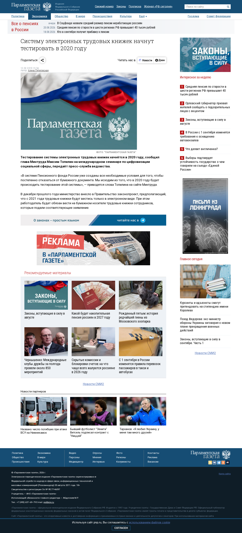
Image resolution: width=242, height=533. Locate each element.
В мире (80, 16)
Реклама (152, 457)
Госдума (193, 16)
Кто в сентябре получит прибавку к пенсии (76, 32)
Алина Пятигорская (38, 70)
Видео (72, 453)
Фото (119, 453)
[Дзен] (160, 60)
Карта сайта (225, 474)
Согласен (121, 528)
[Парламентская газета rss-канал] (210, 462)
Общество (61, 16)
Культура (126, 16)
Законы (121, 6)
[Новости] (145, 60)
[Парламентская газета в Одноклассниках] (223, 462)
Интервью (99, 461)
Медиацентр (76, 461)
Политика (17, 16)
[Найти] (228, 6)
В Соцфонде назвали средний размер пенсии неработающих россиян (95, 23)
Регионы (121, 457)
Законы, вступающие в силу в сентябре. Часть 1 (200, 341)
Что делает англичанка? (201, 149)
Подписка (135, 6)
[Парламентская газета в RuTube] (228, 462)
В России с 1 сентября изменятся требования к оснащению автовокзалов (205, 136)
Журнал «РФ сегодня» (158, 6)
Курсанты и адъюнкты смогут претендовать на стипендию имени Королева (204, 306)
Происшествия (102, 16)
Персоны (74, 457)
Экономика (39, 16)
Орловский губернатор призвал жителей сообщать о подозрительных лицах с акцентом (205, 107)
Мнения (97, 457)
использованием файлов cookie (149, 522)
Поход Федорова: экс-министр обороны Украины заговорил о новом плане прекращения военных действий (205, 324)
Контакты (153, 453)
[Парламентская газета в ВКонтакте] (214, 462)
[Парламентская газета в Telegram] (219, 462)
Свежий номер (104, 6)
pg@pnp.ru (48, 502)
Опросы (97, 453)
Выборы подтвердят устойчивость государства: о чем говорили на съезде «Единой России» (202, 163)
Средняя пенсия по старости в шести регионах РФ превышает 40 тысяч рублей (99, 27)
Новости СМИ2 (93, 384)
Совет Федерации (219, 16)
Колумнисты (123, 461)
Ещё (142, 16)
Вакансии (153, 461)
